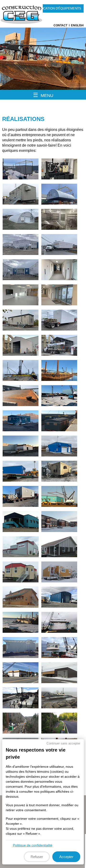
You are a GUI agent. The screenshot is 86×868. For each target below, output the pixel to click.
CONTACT (60, 25)
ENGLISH (77, 25)
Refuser (37, 857)
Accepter (66, 857)
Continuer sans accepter (63, 743)
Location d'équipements (60, 8)
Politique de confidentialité (32, 845)
